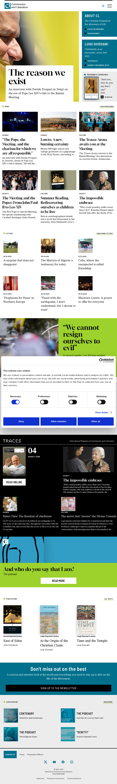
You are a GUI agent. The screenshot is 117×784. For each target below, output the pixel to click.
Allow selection (58, 421)
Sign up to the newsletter (58, 688)
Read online (14, 482)
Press (22, 754)
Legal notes (40, 778)
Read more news (107, 106)
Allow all (95, 421)
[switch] (44, 402)
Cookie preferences (74, 778)
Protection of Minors (35, 754)
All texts (108, 599)
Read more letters (105, 233)
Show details (101, 412)
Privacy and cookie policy (55, 778)
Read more (58, 580)
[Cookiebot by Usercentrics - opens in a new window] (101, 360)
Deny (21, 421)
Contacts (10, 754)
